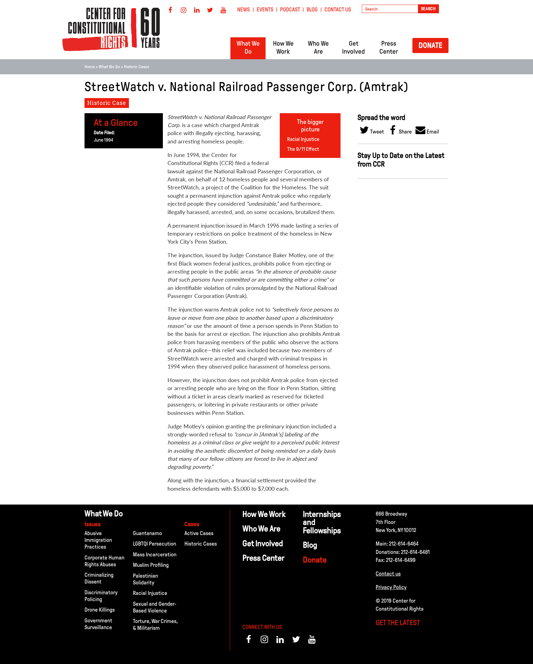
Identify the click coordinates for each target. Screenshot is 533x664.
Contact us (388, 574)
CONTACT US (337, 9)
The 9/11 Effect (303, 149)
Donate (430, 45)
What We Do (109, 66)
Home (90, 66)
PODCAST (290, 9)
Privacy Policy (391, 587)
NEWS (243, 9)
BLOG (312, 9)
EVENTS (265, 9)
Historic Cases (136, 66)
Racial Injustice (303, 139)
